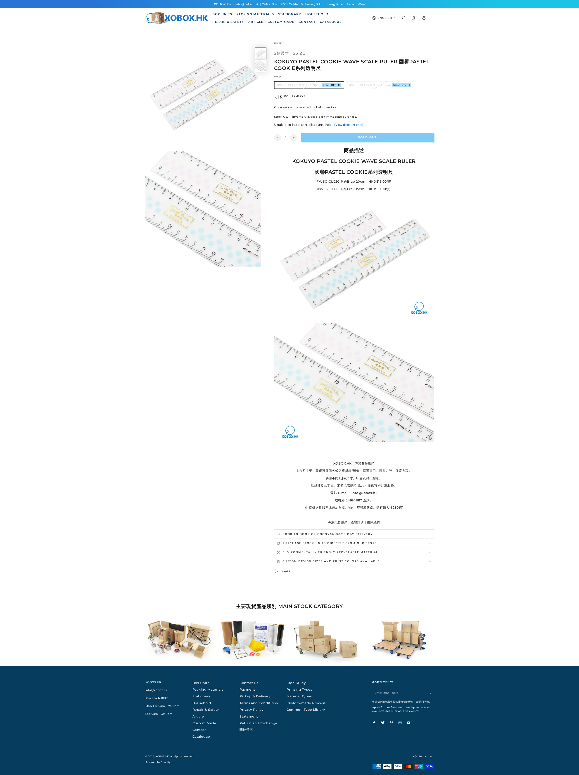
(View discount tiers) (348, 124)
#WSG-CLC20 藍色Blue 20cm (308, 85)
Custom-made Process (306, 703)
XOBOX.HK (162, 756)
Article (198, 716)
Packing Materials (207, 689)
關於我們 (246, 730)
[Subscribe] (431, 692)
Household (201, 703)
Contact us (249, 683)
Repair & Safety (205, 709)
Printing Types (299, 689)
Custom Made (204, 723)
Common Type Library (306, 709)
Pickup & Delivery (255, 696)
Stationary (201, 696)
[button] (404, 18)
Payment (247, 689)
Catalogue (201, 736)
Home (278, 43)
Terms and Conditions (259, 703)
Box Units (200, 683)
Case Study (296, 683)
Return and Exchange (259, 723)
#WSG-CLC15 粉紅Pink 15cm (379, 85)
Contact (199, 730)
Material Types (299, 696)
